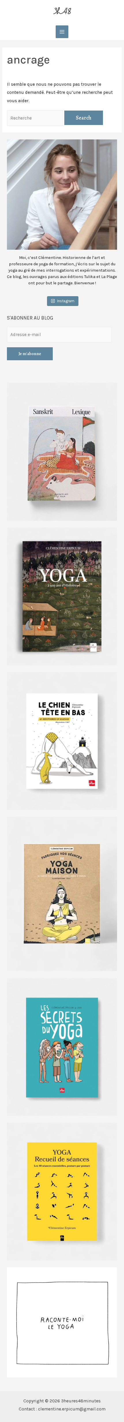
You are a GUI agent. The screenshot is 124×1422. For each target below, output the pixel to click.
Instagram (65, 301)
